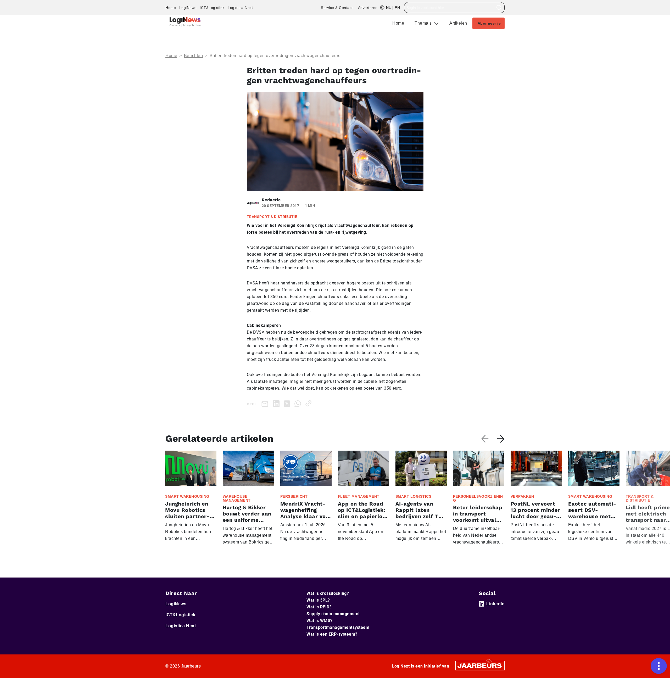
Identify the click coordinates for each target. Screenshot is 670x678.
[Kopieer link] (309, 403)
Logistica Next (240, 7)
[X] (288, 403)
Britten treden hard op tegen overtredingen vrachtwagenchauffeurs (275, 55)
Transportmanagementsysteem (337, 627)
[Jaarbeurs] (480, 665)
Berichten (193, 55)
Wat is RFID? (319, 606)
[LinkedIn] (277, 403)
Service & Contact (337, 7)
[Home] (185, 21)
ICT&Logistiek (212, 7)
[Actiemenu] (659, 666)
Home (170, 7)
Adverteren (368, 7)
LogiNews (188, 7)
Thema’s (424, 23)
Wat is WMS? (319, 620)
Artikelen (458, 23)
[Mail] (266, 403)
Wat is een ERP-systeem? (332, 634)
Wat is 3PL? (318, 600)
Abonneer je (489, 23)
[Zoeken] (499, 7)
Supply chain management (333, 613)
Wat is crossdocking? (327, 593)
